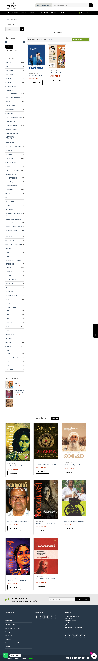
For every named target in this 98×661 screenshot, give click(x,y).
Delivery (7, 632)
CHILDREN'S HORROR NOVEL (14, 98)
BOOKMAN (8, 237)
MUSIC (7, 299)
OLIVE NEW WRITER (11, 162)
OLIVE (35, 73)
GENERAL (8, 268)
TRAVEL (8, 362)
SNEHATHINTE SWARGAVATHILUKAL (48, 524)
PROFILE (15, 13)
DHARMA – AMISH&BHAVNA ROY (46, 464)
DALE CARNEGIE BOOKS (13, 219)
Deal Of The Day (10, 106)
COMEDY (31, 73)
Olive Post (8, 166)
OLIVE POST (34, 13)
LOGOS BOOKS (10, 143)
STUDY (7, 350)
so (6, 197)
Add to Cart (36, 82)
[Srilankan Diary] (9, 403)
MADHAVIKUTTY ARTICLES (14, 147)
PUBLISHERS (9, 190)
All (52, 39)
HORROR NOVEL (10, 280)
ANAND (9, 519)
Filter (9, 47)
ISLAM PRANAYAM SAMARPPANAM (19, 391)
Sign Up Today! (82, 599)
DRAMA (7, 256)
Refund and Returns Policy (12, 628)
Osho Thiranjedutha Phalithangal (40, 75)
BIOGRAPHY (9, 90)
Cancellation (8, 635)
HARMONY (8, 272)
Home (7, 19)
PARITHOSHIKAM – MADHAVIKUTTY (19, 580)
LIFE (6, 287)
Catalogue (8, 639)
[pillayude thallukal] (9, 385)
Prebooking (9, 182)
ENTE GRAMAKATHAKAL (13, 260)
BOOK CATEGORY (11, 94)
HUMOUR (57, 70)
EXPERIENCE (9, 264)
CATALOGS (44, 13)
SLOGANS (8, 338)
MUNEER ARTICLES (11, 295)
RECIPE (7, 330)
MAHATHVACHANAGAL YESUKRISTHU (48, 579)
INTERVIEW (9, 283)
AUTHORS (8, 82)
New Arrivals (9, 158)
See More (55, 419)
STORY (7, 205)
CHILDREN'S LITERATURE (13, 244)
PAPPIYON (8, 323)
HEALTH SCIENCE (11, 121)
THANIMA (8, 354)
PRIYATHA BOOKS (11, 186)
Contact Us (8, 647)
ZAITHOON (9, 370)
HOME (7, 13)
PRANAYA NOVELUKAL (14, 466)
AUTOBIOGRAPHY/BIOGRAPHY (14, 232)
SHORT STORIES (10, 334)
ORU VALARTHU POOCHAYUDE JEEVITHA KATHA (79, 521)
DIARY (7, 252)
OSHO (7, 319)
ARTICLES (8, 78)
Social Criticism (10, 201)
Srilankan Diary (19, 400)
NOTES (7, 303)
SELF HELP (8, 194)
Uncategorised (10, 223)
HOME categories (11, 125)
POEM (7, 326)
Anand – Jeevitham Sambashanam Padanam (21, 521)
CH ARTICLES (9, 240)
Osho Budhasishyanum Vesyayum (74, 465)
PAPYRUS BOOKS (10, 174)
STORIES (8, 346)
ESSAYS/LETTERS (40, 521)
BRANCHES (54, 13)
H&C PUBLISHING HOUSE (13, 117)
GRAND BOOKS (10, 113)
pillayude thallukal (56, 73)
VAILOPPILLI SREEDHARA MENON (13, 214)
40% (6, 66)
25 (47, 39)
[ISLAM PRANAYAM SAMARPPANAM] (9, 394)
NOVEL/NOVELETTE (11, 307)
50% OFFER (9, 63)
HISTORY (8, 276)
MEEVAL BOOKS (10, 151)
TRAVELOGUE (9, 366)
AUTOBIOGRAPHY (11, 86)
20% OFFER (9, 74)
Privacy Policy (9, 620)
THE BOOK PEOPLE (11, 358)
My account (84, 13)
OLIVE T (8, 315)
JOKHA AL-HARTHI (11, 133)
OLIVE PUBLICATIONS (12, 170)
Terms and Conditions (11, 624)
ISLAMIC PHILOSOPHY (12, 129)
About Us (8, 617)
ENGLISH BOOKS (40, 462)
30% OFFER (9, 70)
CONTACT (64, 13)
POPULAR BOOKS (11, 178)
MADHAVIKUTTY (11, 464)
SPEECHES (8, 342)
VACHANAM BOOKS (11, 209)
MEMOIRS (8, 154)
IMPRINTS (24, 13)
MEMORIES (9, 291)
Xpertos (31, 658)
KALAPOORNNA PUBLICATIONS (10, 138)
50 (50, 39)
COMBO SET (9, 102)
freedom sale (9, 110)
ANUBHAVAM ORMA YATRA (13, 227)
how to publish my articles (12, 643)
